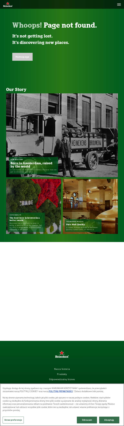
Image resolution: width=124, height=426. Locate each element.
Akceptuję (109, 420)
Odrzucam (87, 420)
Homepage (22, 56)
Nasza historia (62, 369)
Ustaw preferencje (13, 420)
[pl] (8, 4)
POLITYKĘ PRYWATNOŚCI (61, 391)
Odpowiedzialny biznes (62, 379)
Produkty (62, 374)
